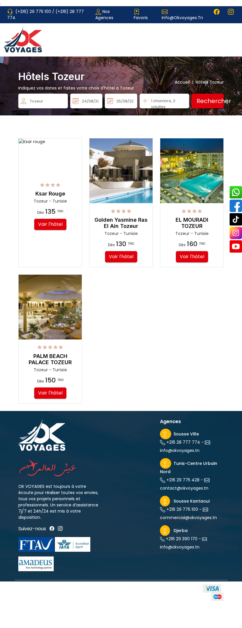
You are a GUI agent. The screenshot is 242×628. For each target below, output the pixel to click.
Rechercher (210, 101)
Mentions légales (40, 601)
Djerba (181, 530)
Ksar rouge (50, 193)
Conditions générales (99, 590)
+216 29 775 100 (181, 509)
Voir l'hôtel (50, 224)
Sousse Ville (186, 434)
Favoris (141, 18)
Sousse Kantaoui (192, 501)
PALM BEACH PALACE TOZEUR (50, 359)
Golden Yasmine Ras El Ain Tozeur (121, 223)
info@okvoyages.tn (182, 18)
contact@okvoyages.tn (184, 488)
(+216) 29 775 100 (33, 11)
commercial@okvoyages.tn (188, 518)
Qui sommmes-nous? (41, 590)
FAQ (75, 601)
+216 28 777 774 (182, 442)
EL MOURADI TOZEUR (192, 223)
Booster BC (212, 618)
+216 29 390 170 (181, 539)
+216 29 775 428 (182, 480)
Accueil (184, 82)
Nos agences (104, 15)
